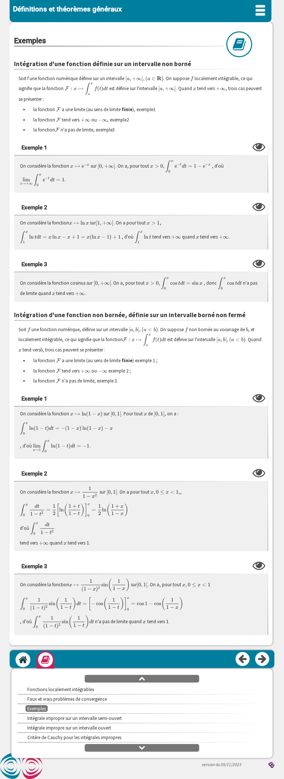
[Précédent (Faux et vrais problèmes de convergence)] (243, 659)
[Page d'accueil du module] (23, 659)
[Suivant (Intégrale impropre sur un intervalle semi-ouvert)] (262, 659)
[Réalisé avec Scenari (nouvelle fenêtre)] (271, 765)
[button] (142, 678)
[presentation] (144, 78)
